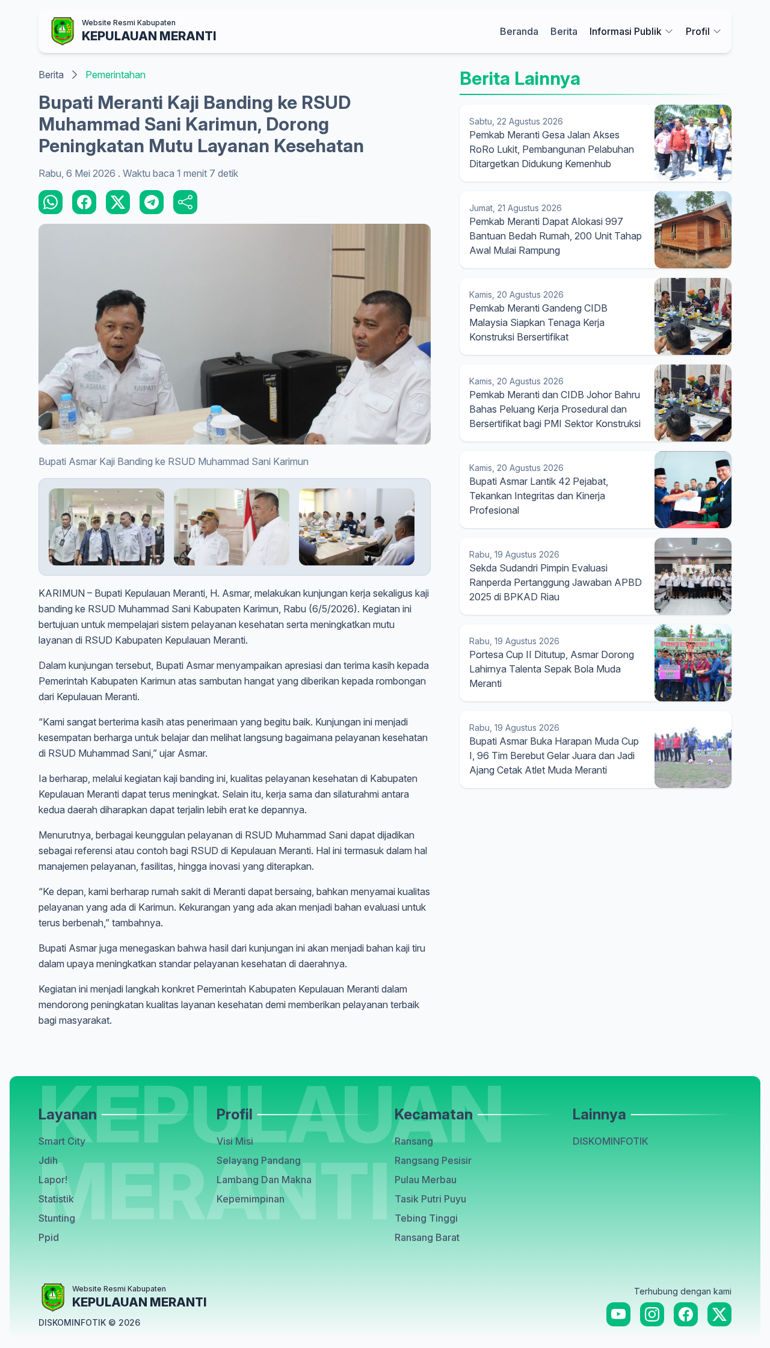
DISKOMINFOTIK (610, 1141)
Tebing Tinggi (426, 1218)
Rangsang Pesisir (433, 1160)
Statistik (56, 1199)
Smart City (61, 1141)
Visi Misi (235, 1141)
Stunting (56, 1218)
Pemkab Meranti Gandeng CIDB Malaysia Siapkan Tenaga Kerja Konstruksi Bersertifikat (538, 322)
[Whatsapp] (50, 202)
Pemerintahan (115, 75)
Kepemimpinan (251, 1199)
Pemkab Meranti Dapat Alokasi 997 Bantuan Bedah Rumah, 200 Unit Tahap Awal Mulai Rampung (555, 235)
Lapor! (52, 1180)
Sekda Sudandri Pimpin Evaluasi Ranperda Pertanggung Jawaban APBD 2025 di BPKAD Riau (555, 582)
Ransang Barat (427, 1237)
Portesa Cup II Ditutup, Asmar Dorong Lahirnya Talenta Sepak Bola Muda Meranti (551, 668)
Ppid (48, 1237)
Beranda (519, 31)
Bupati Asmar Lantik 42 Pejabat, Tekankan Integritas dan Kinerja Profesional (538, 495)
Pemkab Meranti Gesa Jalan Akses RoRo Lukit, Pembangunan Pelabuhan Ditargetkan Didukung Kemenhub (551, 149)
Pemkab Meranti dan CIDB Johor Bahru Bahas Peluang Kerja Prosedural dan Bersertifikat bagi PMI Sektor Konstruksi (555, 409)
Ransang (414, 1141)
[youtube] (618, 1314)
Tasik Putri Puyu (430, 1199)
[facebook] (84, 202)
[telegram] (152, 202)
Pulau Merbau (426, 1180)
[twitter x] (719, 1314)
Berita (564, 31)
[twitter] (118, 202)
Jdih (48, 1160)
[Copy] (185, 202)
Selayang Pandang (259, 1160)
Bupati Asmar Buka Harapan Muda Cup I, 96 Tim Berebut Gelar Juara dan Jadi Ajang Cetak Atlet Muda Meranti (554, 755)
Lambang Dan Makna (264, 1180)
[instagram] (652, 1314)
